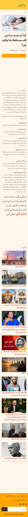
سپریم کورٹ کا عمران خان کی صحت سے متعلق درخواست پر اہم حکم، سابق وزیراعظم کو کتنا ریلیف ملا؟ (14, 329)
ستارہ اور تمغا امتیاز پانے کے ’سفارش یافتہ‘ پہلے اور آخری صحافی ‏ (14, 352)
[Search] (4, 509)
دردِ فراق (24, 373)
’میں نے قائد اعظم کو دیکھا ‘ (18, 439)
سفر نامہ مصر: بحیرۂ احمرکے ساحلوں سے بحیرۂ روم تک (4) (15, 306)
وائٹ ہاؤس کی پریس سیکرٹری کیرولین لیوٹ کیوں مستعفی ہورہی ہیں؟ (14, 393)
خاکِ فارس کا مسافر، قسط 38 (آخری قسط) (14, 286)
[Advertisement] (14, 73)
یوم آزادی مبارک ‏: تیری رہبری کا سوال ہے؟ (15, 458)
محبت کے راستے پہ (20, 267)
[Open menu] (25, 12)
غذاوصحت (23, 50)
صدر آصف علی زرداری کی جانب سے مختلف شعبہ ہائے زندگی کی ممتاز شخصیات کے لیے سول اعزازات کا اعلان (15, 417)
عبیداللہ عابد (22, 56)
